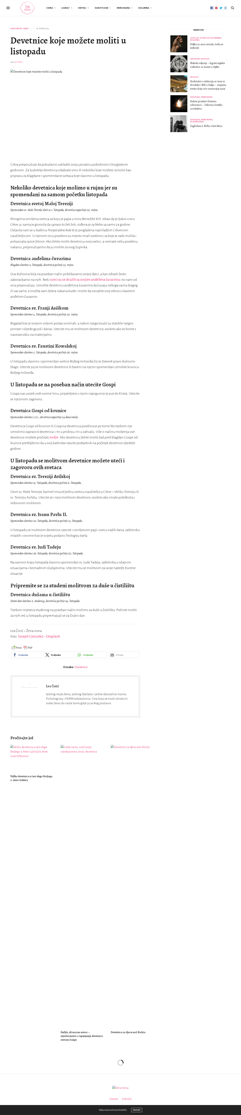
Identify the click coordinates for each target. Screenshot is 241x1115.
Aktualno (195, 59)
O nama (113, 1099)
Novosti (205, 59)
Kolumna (143, 8)
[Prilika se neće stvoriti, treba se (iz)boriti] (180, 43)
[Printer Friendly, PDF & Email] (22, 647)
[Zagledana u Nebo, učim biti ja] (180, 123)
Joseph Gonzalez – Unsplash (39, 636)
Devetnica (81, 667)
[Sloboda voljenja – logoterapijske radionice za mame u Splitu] (180, 63)
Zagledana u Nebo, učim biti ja (206, 126)
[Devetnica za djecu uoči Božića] (133, 886)
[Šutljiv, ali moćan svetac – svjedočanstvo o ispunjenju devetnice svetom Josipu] (83, 886)
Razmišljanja (197, 122)
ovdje (54, 437)
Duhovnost (16, 28)
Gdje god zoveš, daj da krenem (205, 38)
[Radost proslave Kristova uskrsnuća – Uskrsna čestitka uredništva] (180, 103)
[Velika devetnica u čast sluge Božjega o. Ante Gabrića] (32, 758)
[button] (26, 654)
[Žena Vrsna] (27, 8)
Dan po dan (101, 8)
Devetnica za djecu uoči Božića (128, 1032)
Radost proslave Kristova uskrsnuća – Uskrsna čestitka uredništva (206, 105)
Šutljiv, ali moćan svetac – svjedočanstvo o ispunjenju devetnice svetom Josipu (82, 1036)
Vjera (49, 8)
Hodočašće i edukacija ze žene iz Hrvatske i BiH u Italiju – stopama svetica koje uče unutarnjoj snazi (208, 85)
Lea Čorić (18, 62)
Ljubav (65, 8)
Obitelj (82, 8)
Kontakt (127, 1099)
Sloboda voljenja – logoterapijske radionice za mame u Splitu (207, 65)
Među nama (123, 8)
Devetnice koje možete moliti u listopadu (68, 46)
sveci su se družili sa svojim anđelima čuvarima (85, 280)
